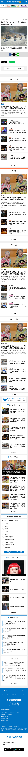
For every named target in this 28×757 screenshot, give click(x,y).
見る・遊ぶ (13, 5)
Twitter (14, 703)
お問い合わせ (5, 716)
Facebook (9, 703)
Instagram (18, 703)
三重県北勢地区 (9, 537)
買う (18, 5)
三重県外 (7, 547)
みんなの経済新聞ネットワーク (14, 737)
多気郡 (6, 531)
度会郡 (6, 534)
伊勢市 (6, 523)
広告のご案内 (5, 718)
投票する (9, 552)
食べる (8, 5)
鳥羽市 (6, 526)
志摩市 (6, 529)
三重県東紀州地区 (10, 545)
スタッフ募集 (5, 720)
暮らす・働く (24, 5)
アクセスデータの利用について (8, 714)
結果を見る (19, 552)
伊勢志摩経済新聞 (13, 2)
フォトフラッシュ (5, 19)
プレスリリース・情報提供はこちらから (10, 712)
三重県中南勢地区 (10, 539)
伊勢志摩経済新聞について (7, 709)
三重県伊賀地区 (9, 542)
